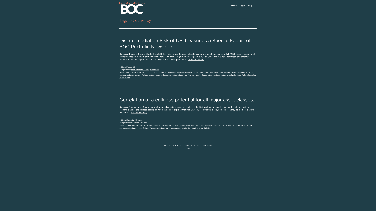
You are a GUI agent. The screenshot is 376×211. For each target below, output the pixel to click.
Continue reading (196, 59)
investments (154, 70)
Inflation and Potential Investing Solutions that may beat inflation (202, 75)
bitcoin (128, 125)
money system (240, 125)
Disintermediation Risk (201, 72)
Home (234, 6)
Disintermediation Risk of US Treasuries (225, 72)
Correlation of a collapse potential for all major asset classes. (187, 100)
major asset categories (194, 125)
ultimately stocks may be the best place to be (186, 128)
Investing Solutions (234, 75)
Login (188, 148)
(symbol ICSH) (131, 72)
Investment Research (139, 123)
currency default (152, 125)
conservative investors (175, 72)
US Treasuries (124, 78)
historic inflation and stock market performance (152, 75)
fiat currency (245, 72)
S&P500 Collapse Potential (146, 128)
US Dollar (207, 128)
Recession (252, 75)
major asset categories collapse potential (219, 125)
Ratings (244, 75)
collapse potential (138, 125)
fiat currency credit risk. (140, 70)
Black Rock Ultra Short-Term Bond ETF (151, 72)
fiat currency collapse (177, 125)
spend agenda (162, 128)
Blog (250, 6)
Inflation (174, 75)
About (242, 6)
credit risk (188, 72)
